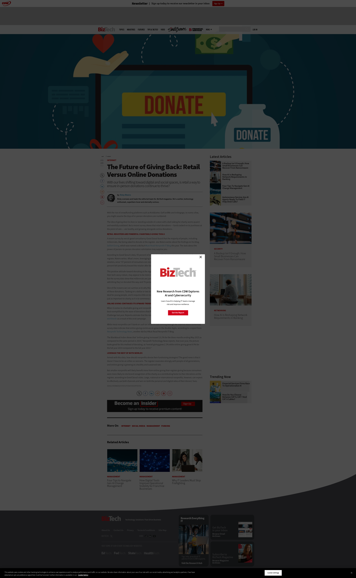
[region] (178, 573)
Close (201, 257)
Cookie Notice (83, 575)
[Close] (351, 573)
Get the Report (178, 312)
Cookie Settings (273, 573)
